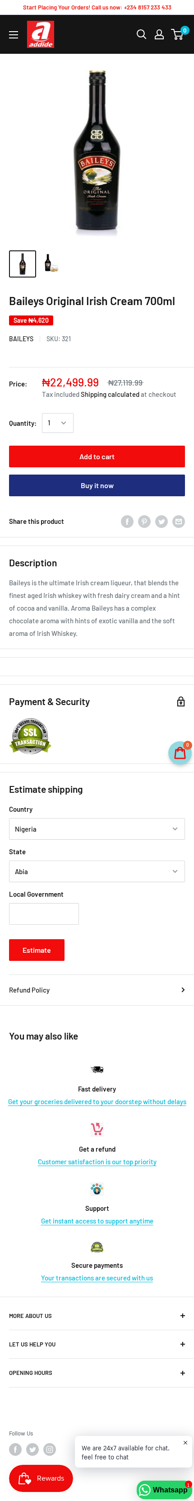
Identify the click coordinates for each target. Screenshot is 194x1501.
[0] (177, 34)
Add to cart (97, 456)
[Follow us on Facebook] (15, 1449)
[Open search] (142, 34)
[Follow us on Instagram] (49, 1449)
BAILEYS (21, 339)
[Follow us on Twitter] (32, 1449)
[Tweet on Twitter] (161, 521)
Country (20, 809)
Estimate (37, 950)
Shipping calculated (110, 394)
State (17, 851)
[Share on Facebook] (127, 521)
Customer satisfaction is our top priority (97, 1162)
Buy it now (97, 485)
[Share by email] (178, 521)
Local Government (36, 894)
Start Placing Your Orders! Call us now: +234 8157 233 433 (97, 7)
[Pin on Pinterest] (144, 521)
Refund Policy (29, 990)
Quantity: (23, 423)
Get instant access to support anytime (97, 1221)
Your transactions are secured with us (97, 1278)
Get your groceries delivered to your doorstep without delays (97, 1101)
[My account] (159, 34)
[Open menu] (13, 34)
